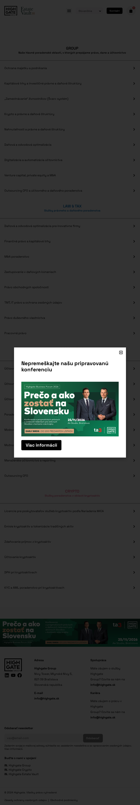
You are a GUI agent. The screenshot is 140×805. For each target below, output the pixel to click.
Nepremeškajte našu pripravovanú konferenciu (64, 366)
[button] (121, 352)
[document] (70, 402)
